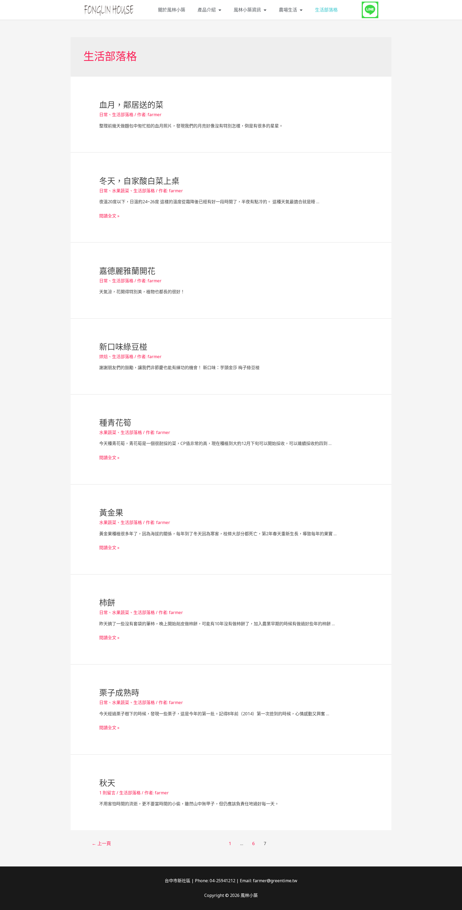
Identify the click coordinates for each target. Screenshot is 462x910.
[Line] (370, 10)
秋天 (107, 783)
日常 (103, 115)
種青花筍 (115, 423)
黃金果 (111, 513)
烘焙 (103, 357)
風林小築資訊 (247, 10)
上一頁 (101, 843)
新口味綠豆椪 (123, 347)
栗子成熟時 (119, 693)
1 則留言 (107, 793)
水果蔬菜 (120, 191)
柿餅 (107, 603)
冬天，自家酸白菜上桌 (139, 181)
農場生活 (288, 10)
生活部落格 (326, 10)
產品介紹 (207, 10)
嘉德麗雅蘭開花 (127, 271)
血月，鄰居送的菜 (131, 105)
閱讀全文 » (109, 216)
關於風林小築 (171, 10)
